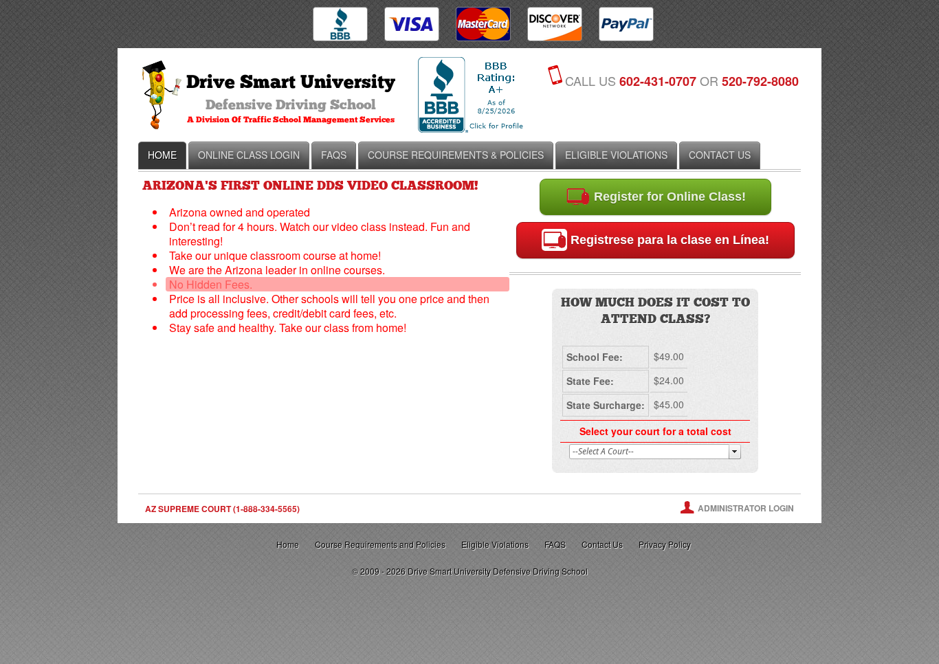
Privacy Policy (665, 544)
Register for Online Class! (668, 196)
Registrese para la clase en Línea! (668, 240)
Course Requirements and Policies (380, 544)
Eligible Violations (495, 544)
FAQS (555, 544)
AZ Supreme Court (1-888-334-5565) (222, 508)
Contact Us (602, 544)
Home (287, 544)
